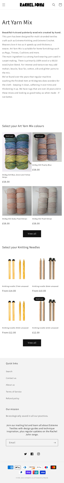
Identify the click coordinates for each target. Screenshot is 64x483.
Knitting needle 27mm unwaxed (15, 286)
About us (10, 384)
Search (9, 371)
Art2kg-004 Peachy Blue (41, 165)
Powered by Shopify (41, 478)
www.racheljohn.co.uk (28, 478)
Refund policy (12, 398)
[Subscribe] (54, 442)
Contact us (11, 378)
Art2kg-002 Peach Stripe (42, 219)
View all (32, 233)
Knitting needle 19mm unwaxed (45, 286)
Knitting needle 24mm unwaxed (15, 328)
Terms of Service (14, 391)
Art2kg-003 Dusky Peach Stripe (14, 219)
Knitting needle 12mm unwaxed (45, 328)
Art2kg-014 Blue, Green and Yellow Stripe (16, 176)
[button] (3, 4)
